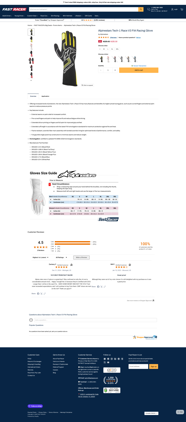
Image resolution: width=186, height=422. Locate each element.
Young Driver (19, 16)
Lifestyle (78, 16)
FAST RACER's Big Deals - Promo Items (48, 25)
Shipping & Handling (34, 364)
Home (30, 25)
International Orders (34, 367)
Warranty (30, 370)
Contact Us (31, 375)
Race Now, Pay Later (34, 372)
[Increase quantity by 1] (115, 70)
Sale (96, 16)
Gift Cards (88, 16)
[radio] (93, 241)
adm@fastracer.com (91, 378)
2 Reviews (113, 37)
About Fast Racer (58, 358)
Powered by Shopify (33, 416)
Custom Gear (32, 16)
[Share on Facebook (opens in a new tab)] (38, 294)
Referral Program (58, 367)
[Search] (140, 9)
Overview (33, 96)
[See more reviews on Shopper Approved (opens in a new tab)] (45, 294)
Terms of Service (53, 412)
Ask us (138, 37)
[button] (31, 32)
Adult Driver (6, 16)
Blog (54, 372)
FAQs (29, 358)
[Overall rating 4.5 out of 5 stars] (103, 38)
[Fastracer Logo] (14, 9)
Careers (55, 370)
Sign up (154, 366)
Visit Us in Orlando (59, 361)
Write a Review (81, 257)
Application (45, 96)
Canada (150, 413)
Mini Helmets (67, 16)
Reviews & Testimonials (60, 364)
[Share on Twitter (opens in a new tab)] (41, 294)
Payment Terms (32, 412)
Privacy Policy (43, 412)
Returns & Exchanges (34, 361)
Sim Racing (55, 16)
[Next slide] (31, 80)
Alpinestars (104, 34)
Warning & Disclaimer (66, 412)
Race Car (43, 16)
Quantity (101, 65)
